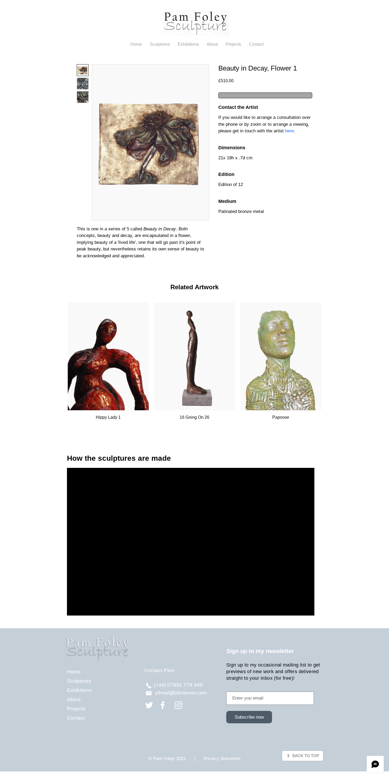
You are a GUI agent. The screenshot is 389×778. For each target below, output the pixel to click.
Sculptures (79, 681)
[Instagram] (178, 705)
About (73, 699)
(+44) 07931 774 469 (178, 685)
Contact (76, 718)
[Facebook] (162, 705)
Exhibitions (79, 690)
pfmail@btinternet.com (181, 693)
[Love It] (148, 685)
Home (74, 671)
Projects (76, 708)
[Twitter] (149, 705)
